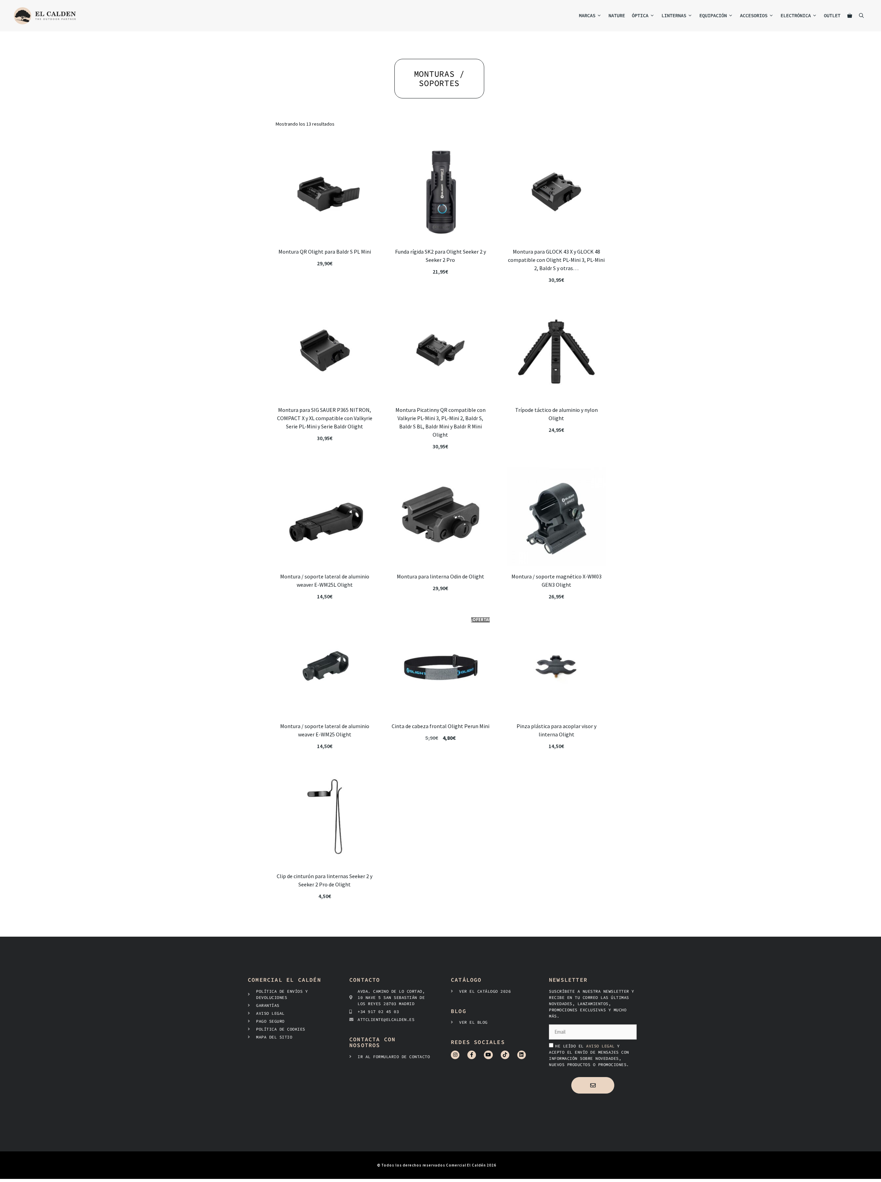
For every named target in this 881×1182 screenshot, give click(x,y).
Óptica (640, 15)
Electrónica (796, 15)
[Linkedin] (521, 1055)
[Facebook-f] (471, 1055)
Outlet (832, 15)
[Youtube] (488, 1055)
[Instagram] (455, 1055)
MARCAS (587, 15)
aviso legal (601, 1045)
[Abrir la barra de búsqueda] (861, 15)
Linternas (673, 15)
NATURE (616, 15)
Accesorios (753, 15)
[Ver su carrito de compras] (850, 15)
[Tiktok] (505, 1055)
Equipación (713, 15)
